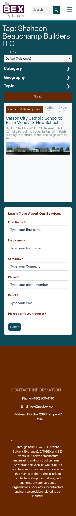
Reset (38, 97)
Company (15, 259)
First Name (17, 222)
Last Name (16, 240)
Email (13, 295)
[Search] (56, 10)
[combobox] (42, 10)
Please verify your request (27, 313)
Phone (13, 277)
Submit (14, 327)
